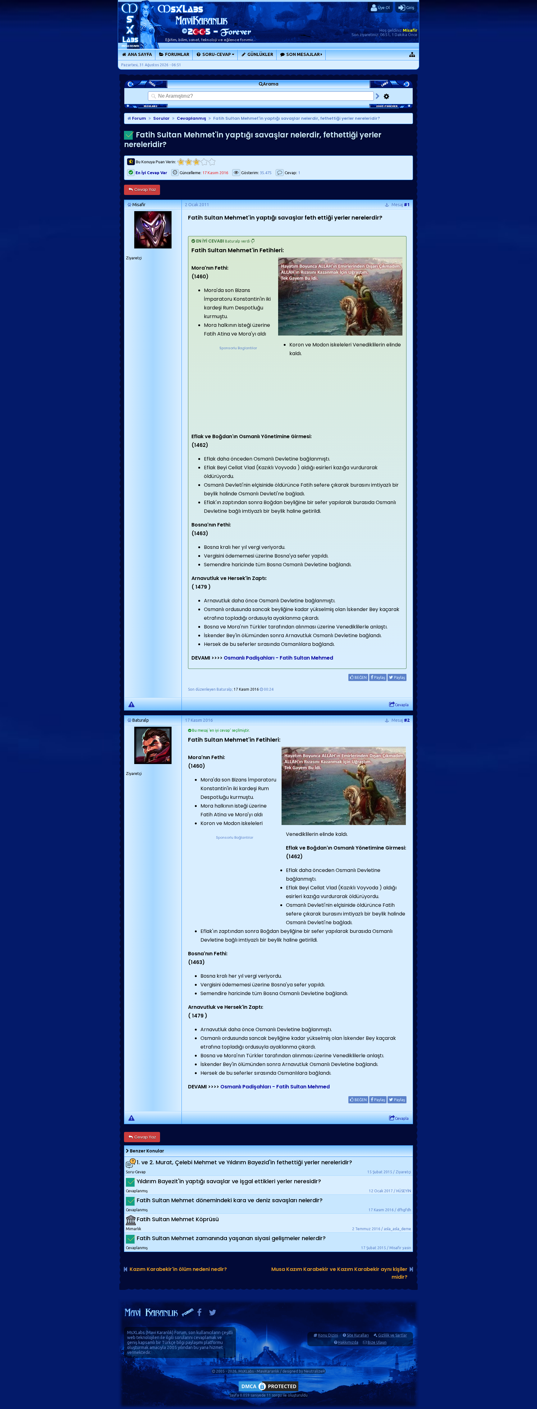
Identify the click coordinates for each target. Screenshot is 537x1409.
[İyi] (204, 162)
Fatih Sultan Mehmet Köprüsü (178, 1219)
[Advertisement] (238, 390)
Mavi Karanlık (159, 1332)
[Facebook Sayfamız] (199, 1314)
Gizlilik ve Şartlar (392, 1335)
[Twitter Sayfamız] (212, 1314)
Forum (138, 118)
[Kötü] (188, 162)
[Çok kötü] (181, 162)
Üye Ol (383, 7)
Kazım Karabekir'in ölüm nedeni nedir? (178, 1269)
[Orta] (196, 162)
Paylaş (379, 677)
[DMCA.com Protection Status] (268, 1391)
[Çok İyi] (212, 162)
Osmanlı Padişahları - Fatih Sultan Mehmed (278, 657)
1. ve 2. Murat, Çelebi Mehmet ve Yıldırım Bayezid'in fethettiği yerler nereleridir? (244, 1162)
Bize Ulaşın (377, 1342)
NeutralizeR (314, 1371)
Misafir (410, 30)
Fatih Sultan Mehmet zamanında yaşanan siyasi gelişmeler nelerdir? (231, 1238)
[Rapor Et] (131, 704)
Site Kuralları (358, 1335)
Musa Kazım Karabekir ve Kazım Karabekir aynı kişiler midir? (339, 1273)
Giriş (409, 7)
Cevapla (402, 705)
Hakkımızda (348, 1342)
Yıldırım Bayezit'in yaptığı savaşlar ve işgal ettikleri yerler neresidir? (229, 1181)
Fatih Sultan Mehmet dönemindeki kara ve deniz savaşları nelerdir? (230, 1200)
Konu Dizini (328, 1335)
